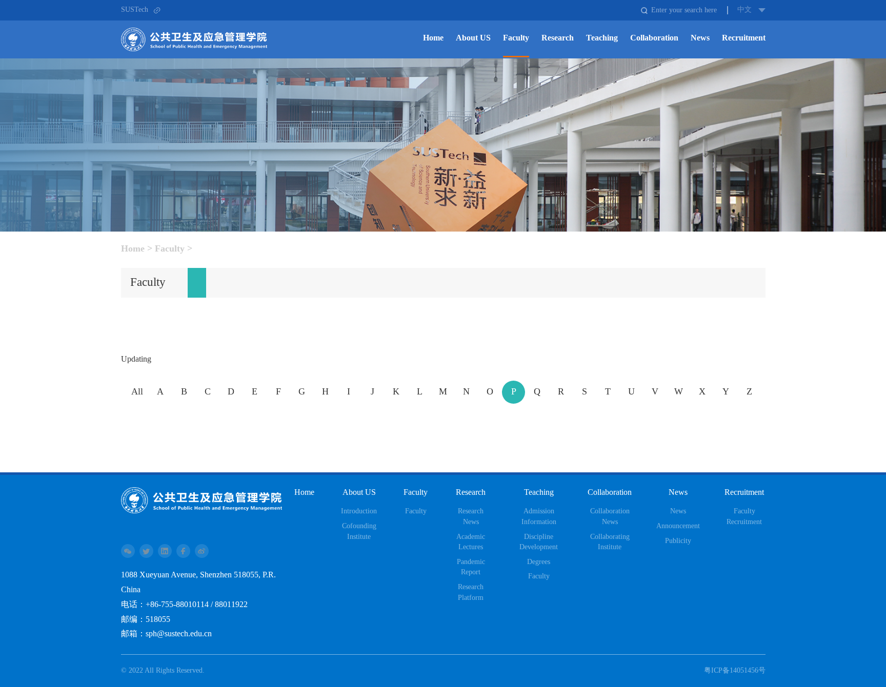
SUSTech (134, 10)
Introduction (359, 511)
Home (133, 249)
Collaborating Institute (610, 542)
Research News (471, 516)
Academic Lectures (470, 542)
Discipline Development (538, 542)
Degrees (538, 562)
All (137, 392)
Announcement (678, 526)
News (678, 511)
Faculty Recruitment (744, 516)
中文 (744, 10)
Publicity (678, 541)
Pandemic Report (471, 567)
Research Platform (471, 592)
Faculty (170, 249)
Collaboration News (610, 516)
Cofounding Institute (359, 531)
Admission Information (538, 516)
